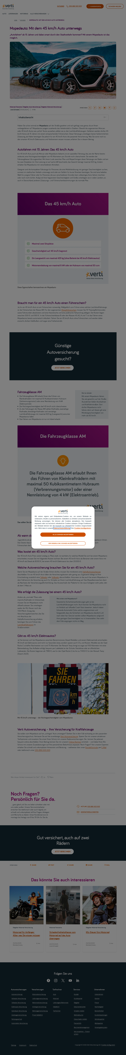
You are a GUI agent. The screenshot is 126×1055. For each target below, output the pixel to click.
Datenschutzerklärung (62, 528)
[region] (63, 527)
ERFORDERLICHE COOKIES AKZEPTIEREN (63, 543)
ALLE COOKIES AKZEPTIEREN (63, 534)
